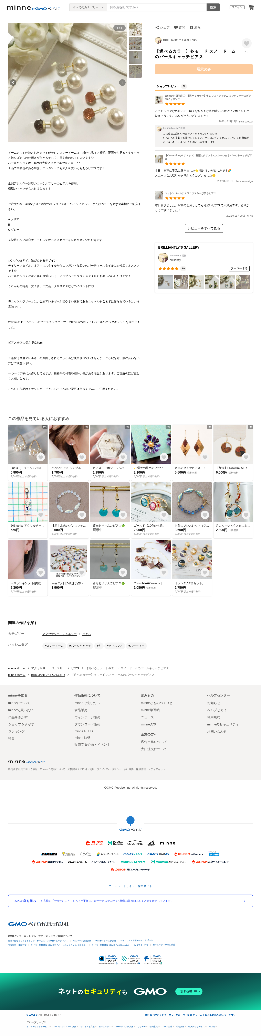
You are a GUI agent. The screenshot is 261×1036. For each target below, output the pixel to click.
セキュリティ (105, 1026)
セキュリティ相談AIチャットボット (136, 940)
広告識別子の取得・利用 (80, 769)
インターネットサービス (38, 1026)
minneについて (19, 703)
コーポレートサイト (122, 886)
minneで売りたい (87, 703)
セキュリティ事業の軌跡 (164, 944)
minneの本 (148, 724)
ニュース (147, 717)
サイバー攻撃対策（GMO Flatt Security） (111, 945)
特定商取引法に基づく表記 (23, 769)
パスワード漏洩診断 (82, 941)
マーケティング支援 (124, 1026)
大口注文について (154, 749)
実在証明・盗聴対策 (17, 945)
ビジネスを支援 (87, 1026)
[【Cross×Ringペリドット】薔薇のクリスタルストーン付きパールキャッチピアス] (204, 162)
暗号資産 (180, 1026)
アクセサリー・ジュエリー (59, 633)
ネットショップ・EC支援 (64, 1026)
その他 (212, 1026)
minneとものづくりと (157, 703)
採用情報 (141, 769)
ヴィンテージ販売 (87, 717)
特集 (11, 738)
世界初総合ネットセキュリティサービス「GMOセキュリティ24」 (38, 941)
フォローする (239, 268)
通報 (197, 27)
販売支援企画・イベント (92, 744)
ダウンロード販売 (87, 724)
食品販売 (80, 710)
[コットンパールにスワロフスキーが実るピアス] (185, 198)
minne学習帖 (150, 710)
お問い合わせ (217, 731)
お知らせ (213, 703)
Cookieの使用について (52, 769)
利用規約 (213, 717)
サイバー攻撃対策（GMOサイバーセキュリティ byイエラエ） (59, 945)
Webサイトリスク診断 (105, 941)
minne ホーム (16, 668)
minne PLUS (83, 731)
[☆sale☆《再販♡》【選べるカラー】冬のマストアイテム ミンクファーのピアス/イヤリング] (204, 102)
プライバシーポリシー (109, 769)
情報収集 (154, 1026)
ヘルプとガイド (218, 710)
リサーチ (141, 1026)
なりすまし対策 (141, 945)
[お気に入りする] (246, 43)
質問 (182, 27)
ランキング (16, 731)
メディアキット (156, 769)
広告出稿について (154, 742)
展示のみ (204, 69)
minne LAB (82, 738)
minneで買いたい (20, 710)
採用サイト (145, 886)
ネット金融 (167, 1026)
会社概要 (129, 769)
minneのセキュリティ (223, 724)
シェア (165, 27)
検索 (213, 7)
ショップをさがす (21, 724)
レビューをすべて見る (204, 228)
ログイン (237, 7)
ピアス (86, 633)
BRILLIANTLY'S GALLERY (180, 40)
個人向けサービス (196, 1026)
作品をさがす (18, 717)
